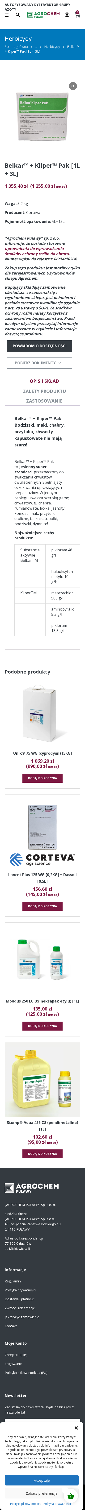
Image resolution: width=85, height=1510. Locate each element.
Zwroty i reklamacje (20, 1308)
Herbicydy (52, 46)
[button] (76, 1428)
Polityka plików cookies (25, 1504)
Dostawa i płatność (19, 1299)
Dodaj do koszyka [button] (42, 778)
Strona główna (16, 46)
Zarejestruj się (16, 1354)
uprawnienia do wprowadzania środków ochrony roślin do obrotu (37, 251)
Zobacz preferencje (42, 1493)
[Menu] (6, 15)
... (36, 46)
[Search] (18, 15)
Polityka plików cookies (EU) (26, 1372)
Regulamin (13, 1281)
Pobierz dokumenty (35, 363)
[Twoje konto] (67, 14)
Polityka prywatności (57, 1504)
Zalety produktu (44, 391)
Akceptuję (42, 1480)
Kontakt (11, 1326)
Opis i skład (44, 381)
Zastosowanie (44, 401)
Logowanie (13, 1363)
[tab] (44, 381)
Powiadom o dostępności (40, 346)
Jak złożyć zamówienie (22, 1317)
